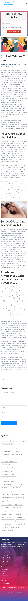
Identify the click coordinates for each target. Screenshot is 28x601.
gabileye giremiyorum (8, 497)
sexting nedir (19, 524)
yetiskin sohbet (15, 527)
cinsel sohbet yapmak (8, 484)
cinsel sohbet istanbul (8, 468)
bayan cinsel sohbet (7, 445)
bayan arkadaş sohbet (18, 441)
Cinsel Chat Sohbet (6, 556)
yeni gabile (5, 527)
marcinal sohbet (6, 517)
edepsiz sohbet (15, 487)
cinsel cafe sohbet (7, 451)
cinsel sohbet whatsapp (8, 481)
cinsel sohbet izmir (7, 471)
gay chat (20, 497)
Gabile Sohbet (4, 575)
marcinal (18, 514)
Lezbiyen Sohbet (18, 507)
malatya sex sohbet (7, 514)
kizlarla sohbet (6, 507)
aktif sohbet (5, 441)
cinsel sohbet (5, 454)
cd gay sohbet (19, 448)
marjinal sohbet (18, 517)
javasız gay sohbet (7, 504)
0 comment (10, 67)
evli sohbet (5, 491)
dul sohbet (5, 487)
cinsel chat (18, 451)
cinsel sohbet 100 (17, 454)
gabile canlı (14, 491)
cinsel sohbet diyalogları (9, 461)
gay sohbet (15, 501)
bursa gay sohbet (7, 448)
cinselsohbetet (6, 464)
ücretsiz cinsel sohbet (8, 530)
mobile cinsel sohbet (8, 521)
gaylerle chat (5, 501)
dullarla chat (21, 484)
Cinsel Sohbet (17, 64)
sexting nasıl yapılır (7, 524)
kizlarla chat (18, 504)
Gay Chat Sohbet (5, 562)
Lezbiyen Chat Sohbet (6, 560)
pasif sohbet (20, 521)
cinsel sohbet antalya (8, 458)
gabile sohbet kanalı (18, 494)
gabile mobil (5, 494)
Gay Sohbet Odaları (6, 558)
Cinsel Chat (4, 571)
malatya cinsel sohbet (8, 511)
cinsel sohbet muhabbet (9, 478)
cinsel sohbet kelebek (8, 474)
